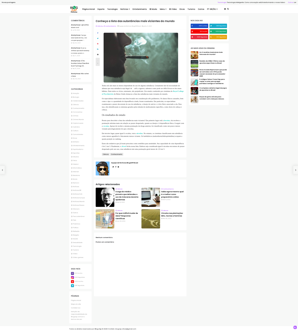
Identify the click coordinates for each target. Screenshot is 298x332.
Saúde (75, 239)
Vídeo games (78, 257)
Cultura (75, 131)
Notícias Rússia (78, 205)
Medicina (76, 175)
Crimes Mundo (78, 119)
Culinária (76, 127)
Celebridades (78, 101)
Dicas (182, 9)
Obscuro (76, 209)
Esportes (76, 153)
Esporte (101, 9)
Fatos (75, 160)
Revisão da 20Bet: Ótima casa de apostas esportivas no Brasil (212, 62)
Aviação (76, 93)
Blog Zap (98, 329)
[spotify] (211, 31)
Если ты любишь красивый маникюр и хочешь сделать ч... (80, 50)
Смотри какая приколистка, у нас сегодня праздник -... (79, 37)
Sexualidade (77, 242)
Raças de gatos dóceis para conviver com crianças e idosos (211, 98)
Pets (74, 220)
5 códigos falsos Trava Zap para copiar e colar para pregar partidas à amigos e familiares (212, 81)
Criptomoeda (78, 123)
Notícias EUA (77, 194)
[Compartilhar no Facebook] (98, 33)
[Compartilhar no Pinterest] (98, 44)
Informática (77, 168)
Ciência (76, 104)
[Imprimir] (98, 54)
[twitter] (211, 26)
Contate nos (75, 308)
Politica (75, 227)
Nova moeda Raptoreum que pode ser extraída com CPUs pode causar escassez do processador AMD (213, 73)
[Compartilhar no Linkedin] (98, 49)
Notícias (124, 9)
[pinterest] (192, 37)
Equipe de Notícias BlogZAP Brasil (124, 163)
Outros (273, 2)
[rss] (211, 37)
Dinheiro (76, 142)
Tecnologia (204, 2)
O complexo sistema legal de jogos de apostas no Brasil (213, 89)
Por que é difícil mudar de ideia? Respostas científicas (126, 216)
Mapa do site (76, 304)
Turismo (191, 9)
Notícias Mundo (79, 201)
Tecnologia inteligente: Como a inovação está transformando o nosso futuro (238, 2)
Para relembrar (79, 216)
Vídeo (174, 9)
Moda (154, 9)
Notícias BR (77, 190)
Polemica (76, 224)
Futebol (75, 164)
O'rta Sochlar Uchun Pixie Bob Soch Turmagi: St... (80, 63)
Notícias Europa (79, 198)
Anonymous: (76, 25)
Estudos (76, 157)
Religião (76, 235)
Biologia (76, 97)
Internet (76, 172)
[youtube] (192, 31)
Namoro (76, 183)
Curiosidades (78, 134)
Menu (162, 9)
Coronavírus (77, 112)
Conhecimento (78, 108)
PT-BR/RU (211, 9)
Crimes (75, 116)
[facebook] (192, 26)
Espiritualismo (78, 149)
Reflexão (76, 231)
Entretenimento (140, 9)
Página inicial (88, 9)
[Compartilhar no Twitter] (98, 38)
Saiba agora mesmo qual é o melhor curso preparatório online (172, 194)
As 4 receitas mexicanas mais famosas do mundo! (211, 53)
